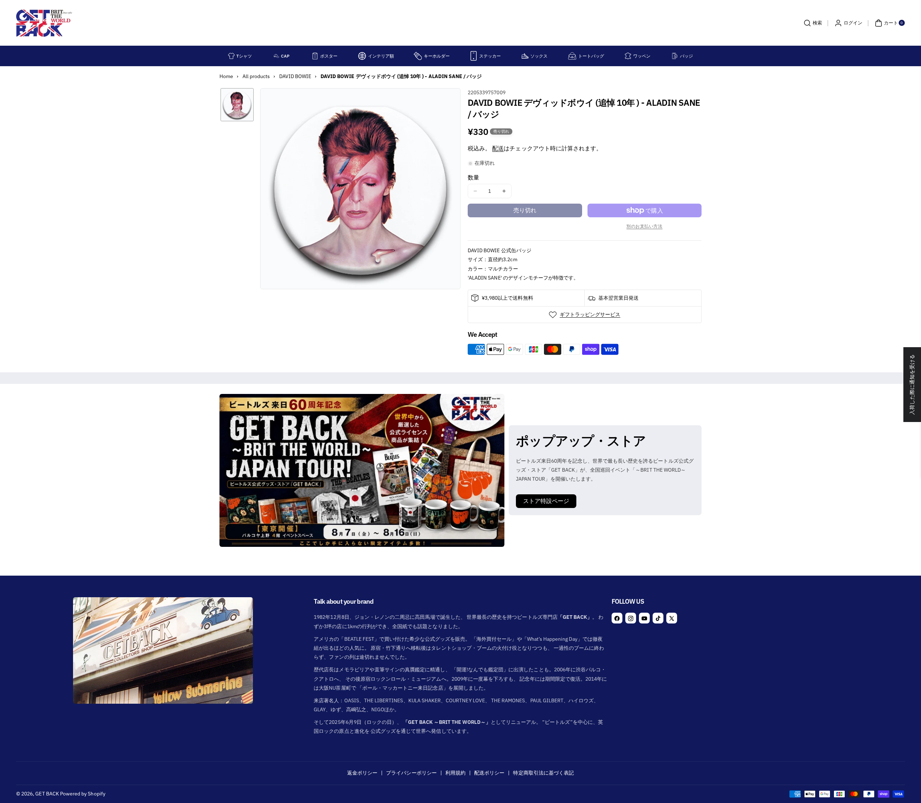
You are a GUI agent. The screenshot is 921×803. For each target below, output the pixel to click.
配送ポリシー (489, 773)
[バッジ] (675, 56)
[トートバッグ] (572, 56)
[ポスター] (315, 56)
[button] (812, 23)
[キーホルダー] (418, 56)
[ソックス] (525, 56)
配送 (498, 148)
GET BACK (47, 793)
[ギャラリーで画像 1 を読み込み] (237, 104)
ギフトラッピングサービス (590, 314)
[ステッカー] (473, 56)
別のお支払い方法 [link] (644, 226)
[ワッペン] (628, 56)
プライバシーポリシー (411, 773)
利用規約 (455, 773)
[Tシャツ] (231, 56)
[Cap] (276, 56)
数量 (473, 177)
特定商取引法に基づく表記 (543, 773)
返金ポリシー (362, 773)
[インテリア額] (362, 56)
